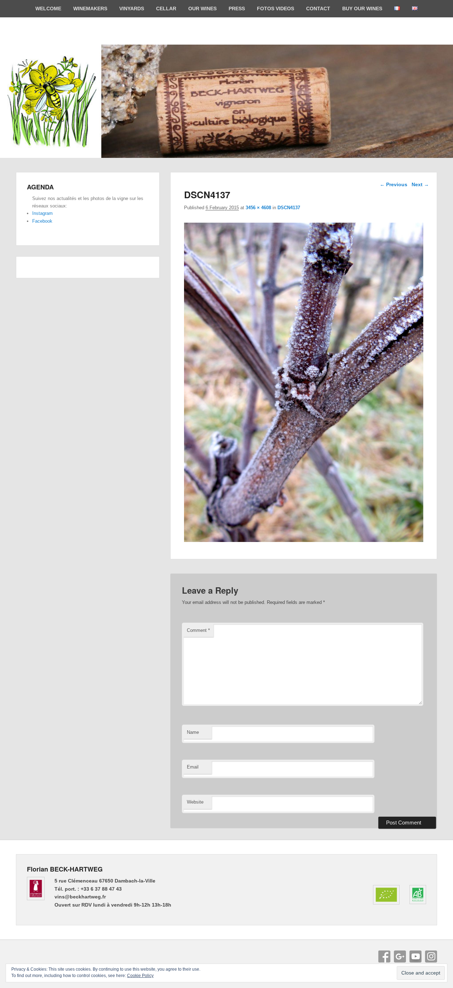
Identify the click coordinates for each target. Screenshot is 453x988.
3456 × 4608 (258, 207)
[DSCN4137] (303, 540)
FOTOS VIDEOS (275, 8)
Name (193, 732)
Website (195, 802)
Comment (198, 630)
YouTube (415, 956)
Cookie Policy (140, 975)
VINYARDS (131, 8)
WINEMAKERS (90, 8)
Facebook (42, 221)
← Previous (393, 184)
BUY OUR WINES (362, 8)
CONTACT (318, 8)
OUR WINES (202, 8)
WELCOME (48, 8)
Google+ (400, 956)
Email (193, 767)
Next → (420, 184)
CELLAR (166, 8)
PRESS (237, 8)
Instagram (42, 213)
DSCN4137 (288, 207)
